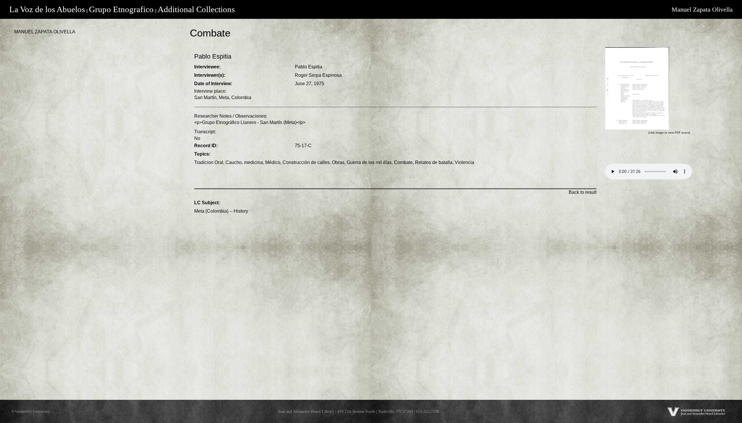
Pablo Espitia (308, 66)
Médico (272, 162)
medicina (253, 162)
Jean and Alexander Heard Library (306, 411)
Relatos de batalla (433, 162)
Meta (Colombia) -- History (221, 211)
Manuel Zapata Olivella (702, 9)
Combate (403, 162)
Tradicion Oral (208, 162)
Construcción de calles (306, 162)
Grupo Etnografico (121, 9)
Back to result (582, 192)
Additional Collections (196, 9)
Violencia (464, 162)
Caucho (233, 162)
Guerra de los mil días (369, 162)
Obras (338, 162)
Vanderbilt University (32, 411)
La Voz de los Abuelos (47, 9)
